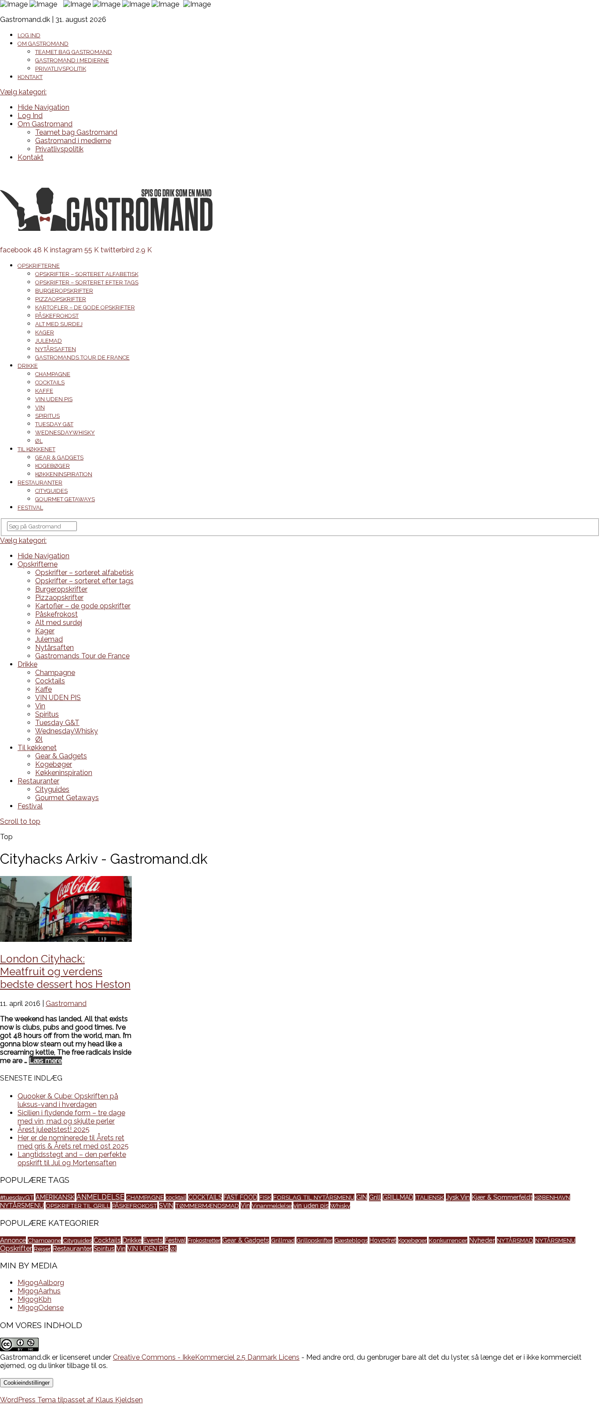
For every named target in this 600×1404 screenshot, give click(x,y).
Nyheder (482, 1240)
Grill (375, 1197)
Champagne (52, 374)
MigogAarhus (39, 1291)
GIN (361, 1197)
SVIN (166, 1205)
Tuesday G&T (54, 424)
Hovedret (382, 1240)
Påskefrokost (57, 315)
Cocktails (50, 382)
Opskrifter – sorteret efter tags (86, 282)
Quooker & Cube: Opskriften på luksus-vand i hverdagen (68, 1100)
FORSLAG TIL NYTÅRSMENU (313, 1197)
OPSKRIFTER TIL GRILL (78, 1205)
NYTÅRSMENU (22, 1205)
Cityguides (51, 491)
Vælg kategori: (23, 92)
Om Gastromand (43, 43)
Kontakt (30, 77)
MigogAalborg (41, 1282)
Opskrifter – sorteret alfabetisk (86, 274)
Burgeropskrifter (64, 290)
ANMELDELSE (100, 1197)
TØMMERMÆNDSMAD (207, 1205)
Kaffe (44, 391)
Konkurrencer (448, 1240)
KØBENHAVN (552, 1197)
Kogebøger (52, 466)
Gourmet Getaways (65, 499)
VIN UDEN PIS (53, 399)
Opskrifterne (39, 265)
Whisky (340, 1205)
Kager (44, 332)
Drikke (28, 366)
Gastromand (66, 1003)
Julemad (48, 341)
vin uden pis (311, 1205)
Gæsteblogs (351, 1240)
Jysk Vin (458, 1197)
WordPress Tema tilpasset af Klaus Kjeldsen (71, 1400)
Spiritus (47, 416)
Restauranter (40, 482)
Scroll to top (20, 821)
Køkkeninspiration (63, 474)
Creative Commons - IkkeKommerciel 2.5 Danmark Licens (206, 1357)
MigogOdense (41, 1307)
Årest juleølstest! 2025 (54, 1129)
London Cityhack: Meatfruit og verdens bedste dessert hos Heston (65, 971)
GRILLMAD (398, 1197)
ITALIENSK (429, 1197)
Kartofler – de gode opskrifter (85, 307)
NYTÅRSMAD (515, 1240)
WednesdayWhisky (65, 432)
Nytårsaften (55, 349)
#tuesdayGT (17, 1197)
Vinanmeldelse (272, 1205)
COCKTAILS (205, 1197)
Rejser (42, 1248)
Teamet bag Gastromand (73, 52)
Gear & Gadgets (59, 457)
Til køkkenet (36, 449)
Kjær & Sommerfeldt (502, 1197)
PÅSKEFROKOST (134, 1205)
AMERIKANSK (55, 1197)
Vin (40, 407)
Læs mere (45, 1060)
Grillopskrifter (314, 1240)
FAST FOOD (240, 1197)
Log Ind (29, 35)
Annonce (13, 1240)
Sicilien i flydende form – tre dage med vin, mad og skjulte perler (71, 1117)
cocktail (176, 1197)
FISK (265, 1197)
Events (153, 1240)
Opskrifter (16, 1248)
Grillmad (283, 1240)
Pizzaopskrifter (60, 299)
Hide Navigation (43, 107)
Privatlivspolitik (60, 68)
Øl (39, 441)
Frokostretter (204, 1240)
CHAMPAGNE (145, 1197)
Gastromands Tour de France (82, 357)
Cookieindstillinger (27, 1382)
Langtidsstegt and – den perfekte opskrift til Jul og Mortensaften (72, 1158)
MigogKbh (34, 1299)
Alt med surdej (59, 324)
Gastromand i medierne (72, 60)
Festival (30, 507)
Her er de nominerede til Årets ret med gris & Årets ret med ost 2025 (73, 1142)
